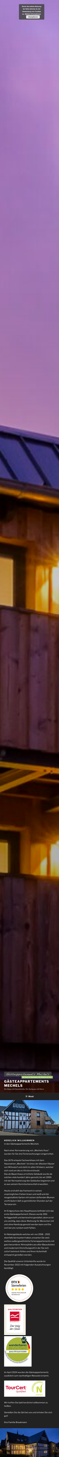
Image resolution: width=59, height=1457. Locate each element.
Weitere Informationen (33, 14)
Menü (31, 1096)
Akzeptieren (33, 17)
